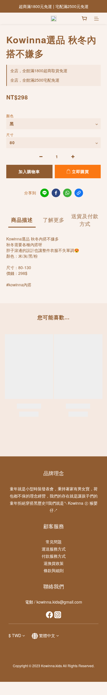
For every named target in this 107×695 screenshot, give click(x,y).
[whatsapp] (67, 193)
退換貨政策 (54, 563)
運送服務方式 (54, 549)
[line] (44, 193)
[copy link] (78, 193)
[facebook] (56, 193)
